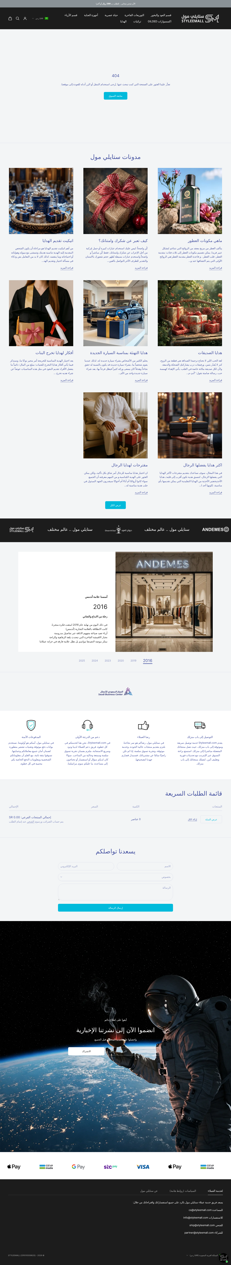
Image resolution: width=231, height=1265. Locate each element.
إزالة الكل (192, 819)
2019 (133, 660)
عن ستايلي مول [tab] (149, 1190)
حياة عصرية (111, 15)
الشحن (30, 821)
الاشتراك (86, 1051)
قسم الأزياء (71, 15)
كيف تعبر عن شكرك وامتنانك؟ (123, 240)
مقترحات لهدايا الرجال (129, 464)
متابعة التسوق (115, 95)
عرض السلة (211, 819)
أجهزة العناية (91, 15)
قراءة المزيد (215, 267)
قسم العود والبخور (161, 15)
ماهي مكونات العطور (205, 240)
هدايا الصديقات (210, 352)
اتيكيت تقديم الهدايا (57, 240)
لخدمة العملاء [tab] (215, 1190)
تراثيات (137, 21)
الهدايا (123, 21)
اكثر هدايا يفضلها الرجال (202, 464)
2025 (82, 660)
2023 (108, 660)
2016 (147, 661)
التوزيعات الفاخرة (134, 15)
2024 (95, 660)
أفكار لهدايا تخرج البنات (54, 352)
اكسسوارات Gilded (159, 21)
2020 (121, 660)
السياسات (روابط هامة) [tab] (183, 1190)
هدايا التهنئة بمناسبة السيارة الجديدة (119, 352)
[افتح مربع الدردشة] (223, 1258)
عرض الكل (115, 505)
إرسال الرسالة (115, 907)
